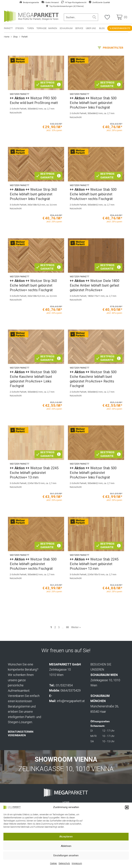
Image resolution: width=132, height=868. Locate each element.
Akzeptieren (66, 836)
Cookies (53, 863)
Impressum (77, 863)
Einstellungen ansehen (66, 855)
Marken (52, 28)
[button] (127, 807)
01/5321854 (64, 685)
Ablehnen (66, 846)
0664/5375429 (70, 690)
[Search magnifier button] (94, 17)
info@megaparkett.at (71, 701)
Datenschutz (64, 863)
